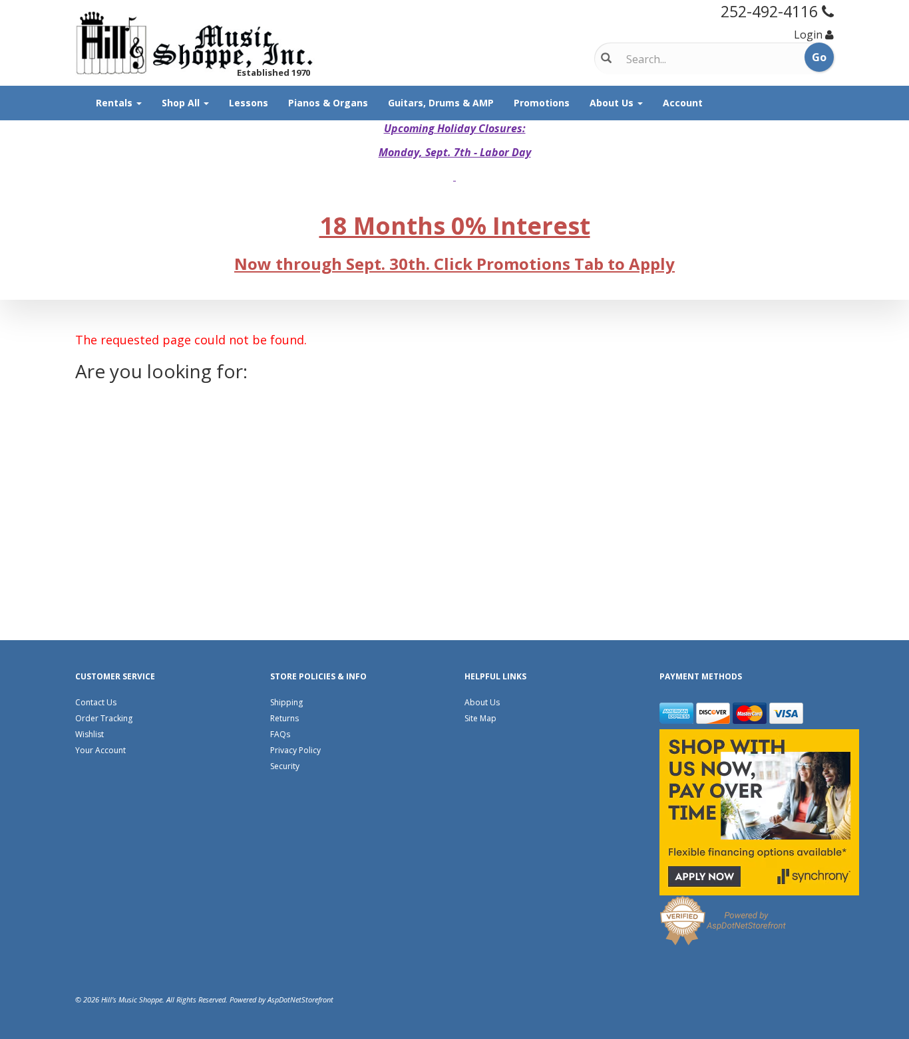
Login (808, 34)
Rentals (115, 102)
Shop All (182, 102)
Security (284, 766)
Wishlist (89, 734)
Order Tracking (103, 718)
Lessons (248, 102)
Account (683, 102)
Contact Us (95, 702)
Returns (284, 718)
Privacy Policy (295, 750)
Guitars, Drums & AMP (441, 102)
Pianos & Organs (328, 102)
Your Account (100, 750)
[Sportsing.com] (195, 43)
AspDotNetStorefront (300, 999)
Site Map (480, 718)
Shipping (286, 702)
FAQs (280, 734)
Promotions (542, 102)
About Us (613, 102)
